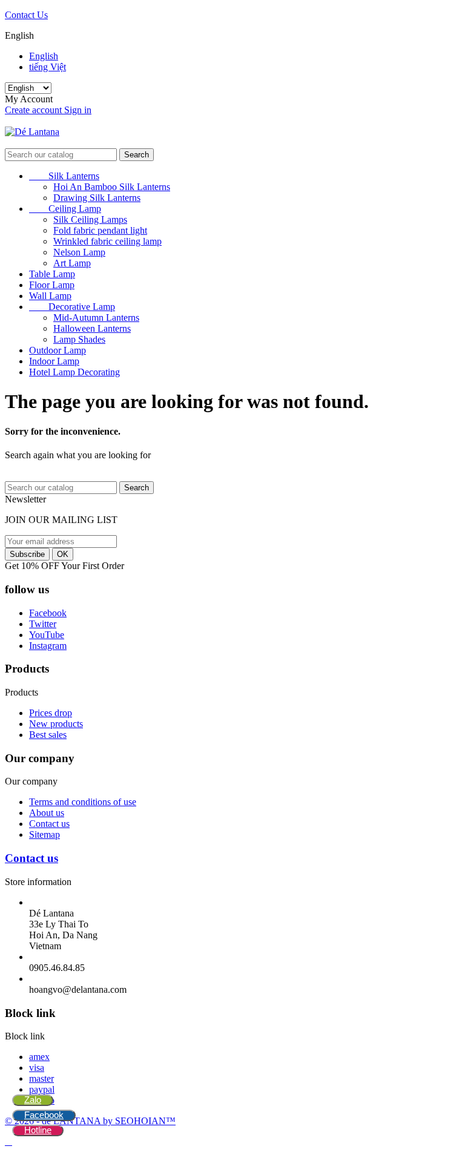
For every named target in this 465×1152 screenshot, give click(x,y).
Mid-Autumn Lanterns (96, 317)
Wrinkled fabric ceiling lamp (107, 241)
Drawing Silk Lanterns (96, 198)
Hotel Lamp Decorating (74, 372)
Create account (34, 110)
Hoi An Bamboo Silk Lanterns (111, 187)
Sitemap (44, 834)
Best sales (48, 734)
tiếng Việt (47, 67)
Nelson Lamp (79, 252)
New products (56, 724)
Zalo (32, 1099)
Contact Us (26, 15)
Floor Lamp (51, 285)
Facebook (44, 1115)
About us (46, 813)
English (43, 56)
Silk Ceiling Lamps (90, 219)
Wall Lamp (50, 296)
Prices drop (50, 713)
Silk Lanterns (64, 176)
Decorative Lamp (72, 306)
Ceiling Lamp (65, 208)
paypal (41, 1089)
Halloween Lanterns (92, 328)
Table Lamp (52, 274)
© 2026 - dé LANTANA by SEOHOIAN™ (90, 1121)
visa (36, 1067)
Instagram (48, 645)
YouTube (46, 635)
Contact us (49, 823)
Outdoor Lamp (57, 350)
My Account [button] (32, 99)
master (41, 1078)
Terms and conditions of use (82, 802)
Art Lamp (72, 263)
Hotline (37, 1130)
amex (39, 1057)
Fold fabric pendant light (100, 230)
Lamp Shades (79, 339)
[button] (232, 142)
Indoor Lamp (54, 361)
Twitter (42, 624)
